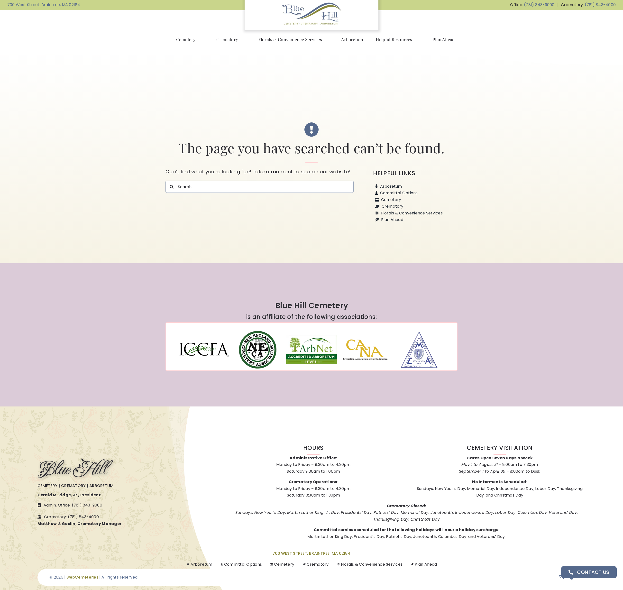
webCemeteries (82, 577)
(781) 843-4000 (600, 5)
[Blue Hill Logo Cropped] (311, 3)
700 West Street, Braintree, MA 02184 (43, 5)
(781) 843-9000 (539, 5)
